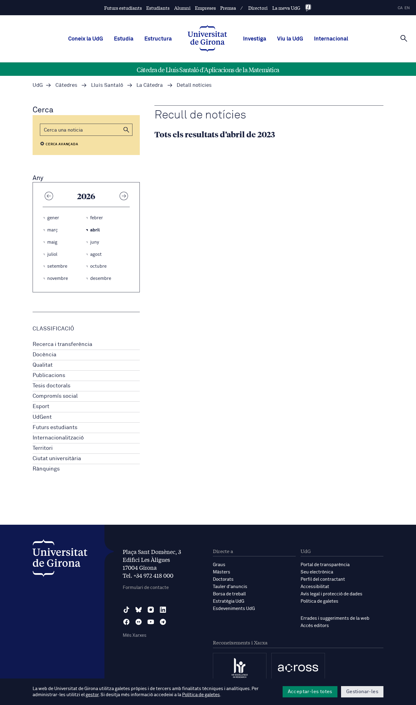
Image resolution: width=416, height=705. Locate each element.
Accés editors (315, 625)
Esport (41, 406)
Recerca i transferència (62, 344)
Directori (258, 7)
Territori (43, 448)
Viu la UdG (290, 39)
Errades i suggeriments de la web (335, 618)
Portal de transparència (325, 564)
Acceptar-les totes (310, 691)
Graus (219, 564)
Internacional (331, 39)
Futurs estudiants (123, 7)
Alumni (182, 7)
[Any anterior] (49, 196)
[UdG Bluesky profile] (138, 609)
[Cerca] (404, 38)
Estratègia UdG (228, 601)
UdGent (42, 417)
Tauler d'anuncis (230, 586)
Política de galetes (319, 601)
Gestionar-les (362, 691)
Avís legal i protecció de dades (331, 594)
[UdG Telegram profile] (163, 622)
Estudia (123, 39)
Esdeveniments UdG (234, 608)
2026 (86, 196)
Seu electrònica (317, 572)
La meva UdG (286, 7)
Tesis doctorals (51, 386)
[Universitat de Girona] (60, 559)
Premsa (228, 7)
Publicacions (49, 375)
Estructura (158, 39)
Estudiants (158, 7)
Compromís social (55, 396)
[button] (126, 130)
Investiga (254, 39)
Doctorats (223, 579)
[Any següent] (124, 196)
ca (400, 8)
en (407, 8)
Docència (44, 355)
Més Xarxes (134, 635)
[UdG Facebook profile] (126, 622)
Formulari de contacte (146, 587)
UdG (38, 85)
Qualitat (43, 365)
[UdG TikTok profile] (126, 609)
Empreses (205, 7)
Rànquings (46, 469)
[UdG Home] (207, 39)
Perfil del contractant (323, 579)
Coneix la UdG (85, 39)
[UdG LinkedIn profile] (163, 609)
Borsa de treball (229, 594)
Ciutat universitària (57, 458)
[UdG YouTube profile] (150, 622)
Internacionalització (58, 438)
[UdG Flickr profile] (138, 622)
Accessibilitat (315, 586)
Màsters (221, 572)
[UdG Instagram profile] (150, 609)
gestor (92, 695)
